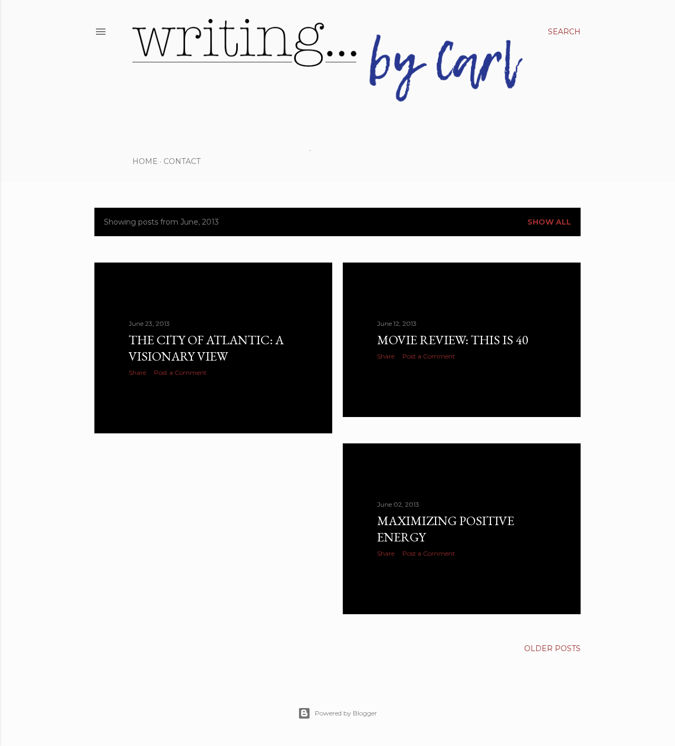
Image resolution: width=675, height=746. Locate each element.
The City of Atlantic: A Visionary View (206, 348)
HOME (145, 161)
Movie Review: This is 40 (452, 340)
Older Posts (552, 648)
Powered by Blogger (346, 713)
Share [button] (137, 372)
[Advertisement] (213, 533)
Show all (549, 222)
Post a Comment (180, 372)
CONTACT (181, 161)
